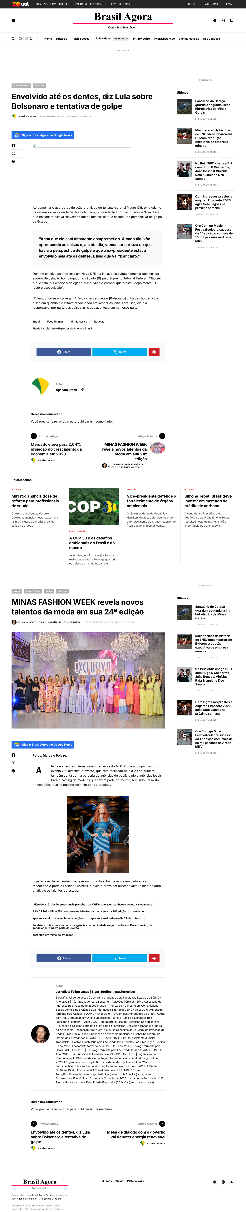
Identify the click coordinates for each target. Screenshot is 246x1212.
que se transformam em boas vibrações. (58, 918)
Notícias (39, 85)
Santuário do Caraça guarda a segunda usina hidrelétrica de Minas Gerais (212, 106)
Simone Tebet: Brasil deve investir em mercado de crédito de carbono (208, 501)
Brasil (36, 321)
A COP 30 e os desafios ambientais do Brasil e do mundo (92, 543)
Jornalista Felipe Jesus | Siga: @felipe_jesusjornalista (95, 992)
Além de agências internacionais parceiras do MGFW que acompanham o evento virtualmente (92, 904)
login (65, 421)
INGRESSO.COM (46, 4)
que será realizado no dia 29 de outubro (116, 918)
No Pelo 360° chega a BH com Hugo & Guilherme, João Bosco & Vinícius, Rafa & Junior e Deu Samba (213, 171)
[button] (14, 20)
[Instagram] (223, 20)
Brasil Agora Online (42, 1195)
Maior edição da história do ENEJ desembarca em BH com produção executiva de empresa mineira (213, 138)
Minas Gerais (79, 321)
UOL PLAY (110, 4)
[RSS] (231, 20)
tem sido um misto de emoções (53, 934)
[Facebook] (215, 20)
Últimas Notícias (112, 1181)
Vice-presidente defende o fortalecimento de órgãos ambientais (151, 501)
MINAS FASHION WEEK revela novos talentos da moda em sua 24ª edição (79, 911)
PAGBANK (81, 4)
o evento (138, 911)
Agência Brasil (21, 85)
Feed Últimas (55, 321)
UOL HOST (65, 4)
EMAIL (230, 4)
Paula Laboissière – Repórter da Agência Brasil (62, 328)
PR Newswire (136, 1181)
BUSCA (190, 4)
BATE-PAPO (211, 4)
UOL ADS (124, 4)
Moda (49, 591)
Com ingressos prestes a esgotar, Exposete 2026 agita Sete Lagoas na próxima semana (213, 202)
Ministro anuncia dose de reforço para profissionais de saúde (35, 501)
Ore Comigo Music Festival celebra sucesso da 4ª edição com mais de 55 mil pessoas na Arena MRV (214, 233)
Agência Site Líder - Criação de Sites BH (39, 1198)
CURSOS (95, 4)
